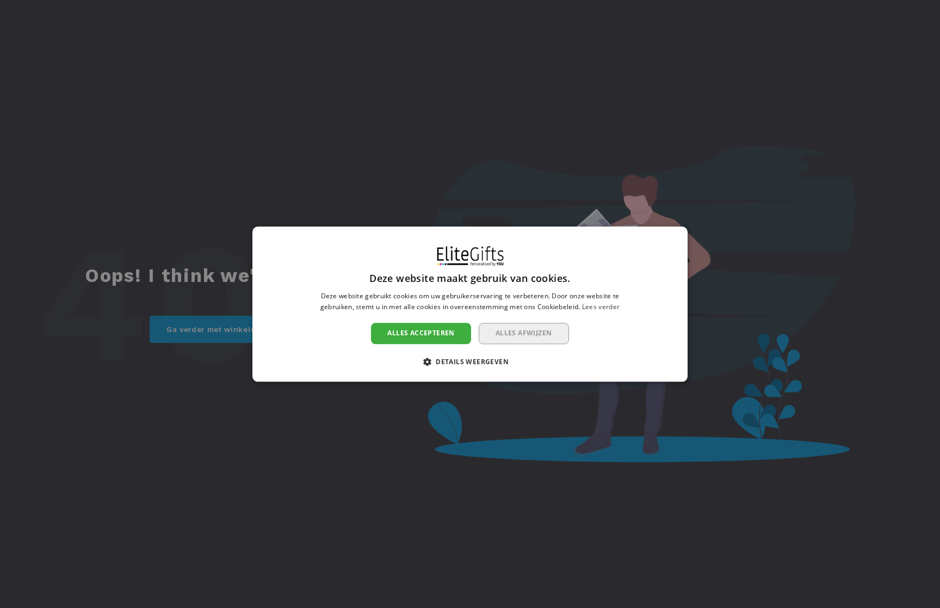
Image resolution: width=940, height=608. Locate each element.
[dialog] (470, 304)
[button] (470, 361)
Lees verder (601, 306)
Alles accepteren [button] (420, 333)
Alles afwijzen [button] (524, 333)
